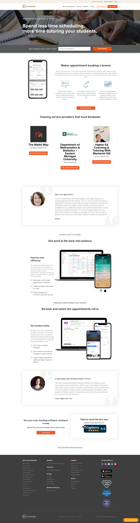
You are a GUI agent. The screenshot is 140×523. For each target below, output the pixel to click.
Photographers (27, 479)
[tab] (68, 173)
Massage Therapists (28, 474)
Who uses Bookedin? (69, 6)
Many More (26, 495)
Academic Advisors (28, 492)
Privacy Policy (71, 516)
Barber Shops (26, 465)
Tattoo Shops (26, 463)
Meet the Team (75, 481)
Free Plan (49, 477)
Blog (72, 486)
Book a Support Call (76, 470)
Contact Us (74, 468)
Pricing (92, 6)
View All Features (85, 108)
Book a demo (101, 6)
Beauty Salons (26, 468)
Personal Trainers (27, 477)
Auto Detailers (26, 472)
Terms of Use (62, 516)
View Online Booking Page (38, 153)
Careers (73, 488)
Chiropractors (26, 488)
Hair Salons (26, 483)
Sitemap (79, 516)
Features (85, 6)
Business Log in (75, 474)
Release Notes (75, 472)
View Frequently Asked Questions (70, 447)
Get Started (102, 48)
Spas (24, 486)
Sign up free (112, 6)
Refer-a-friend (50, 483)
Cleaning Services (27, 481)
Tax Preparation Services (29, 490)
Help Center (74, 465)
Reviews (79, 6)
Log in (115, 1)
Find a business (108, 1)
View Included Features (53, 470)
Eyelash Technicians (28, 470)
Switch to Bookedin (97, 1)
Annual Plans (50, 481)
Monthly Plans (50, 479)
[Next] (118, 141)
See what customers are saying (55, 463)
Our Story (73, 483)
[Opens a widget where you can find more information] (130, 520)
